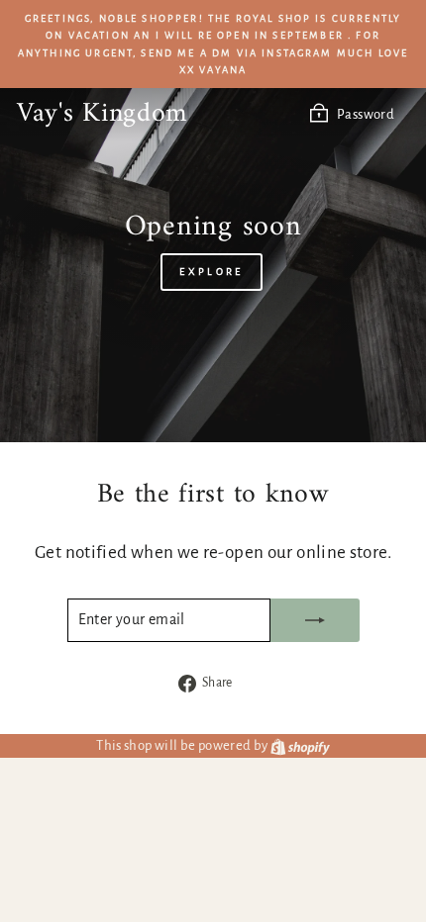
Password (365, 114)
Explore (211, 271)
